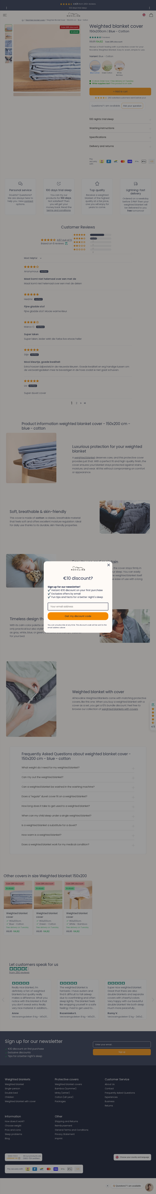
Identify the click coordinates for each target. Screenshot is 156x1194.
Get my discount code (78, 616)
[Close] (108, 565)
